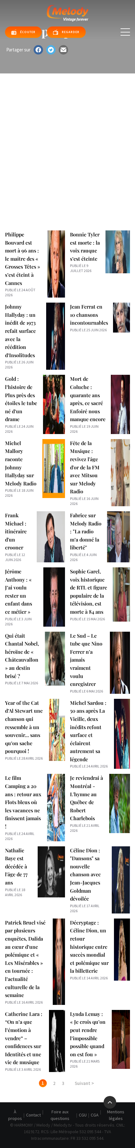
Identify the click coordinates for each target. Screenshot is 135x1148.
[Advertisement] (67, 144)
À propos (15, 1115)
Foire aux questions (60, 1115)
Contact (33, 1115)
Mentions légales (115, 1115)
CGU (83, 1115)
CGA (95, 1115)
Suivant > (84, 1083)
